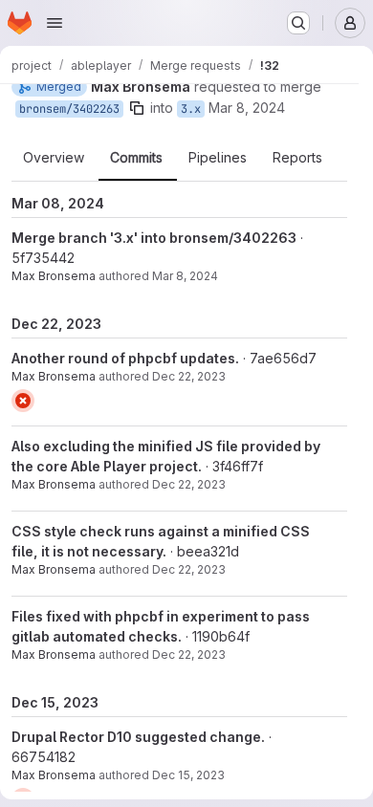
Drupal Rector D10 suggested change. (138, 737)
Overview (53, 157)
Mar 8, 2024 (246, 107)
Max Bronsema (53, 276)
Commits (136, 157)
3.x (191, 109)
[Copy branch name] (136, 108)
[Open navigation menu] (54, 23)
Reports (297, 157)
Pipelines (217, 157)
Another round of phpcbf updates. (125, 358)
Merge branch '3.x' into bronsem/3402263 (153, 237)
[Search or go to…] (298, 22)
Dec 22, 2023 (189, 376)
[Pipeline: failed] (22, 400)
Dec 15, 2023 (188, 775)
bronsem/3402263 (69, 109)
